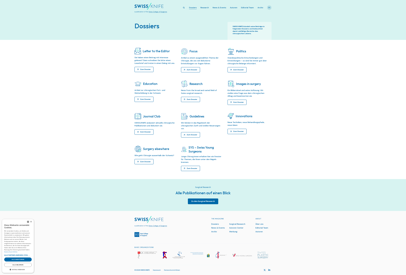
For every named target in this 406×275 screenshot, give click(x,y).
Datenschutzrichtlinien (172, 270)
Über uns (259, 224)
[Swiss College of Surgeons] (141, 234)
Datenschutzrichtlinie (10, 252)
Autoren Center (236, 228)
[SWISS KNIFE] (148, 6)
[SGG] (165, 255)
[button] (18, 255)
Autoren (233, 7)
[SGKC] (200, 255)
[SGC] (147, 255)
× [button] (31, 222)
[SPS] (263, 255)
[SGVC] (242, 255)
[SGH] (178, 255)
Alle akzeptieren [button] (18, 259)
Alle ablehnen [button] (17, 265)
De (269, 7)
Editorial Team (247, 7)
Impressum (157, 270)
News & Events (219, 7)
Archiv (260, 7)
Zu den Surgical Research (203, 201)
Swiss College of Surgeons (158, 12)
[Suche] (183, 7)
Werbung (233, 231)
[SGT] (221, 255)
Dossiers (193, 7)
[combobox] (28, 222)
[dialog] (18, 246)
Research (204, 7)
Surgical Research (237, 224)
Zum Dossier (145, 69)
